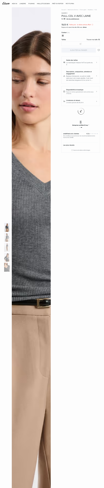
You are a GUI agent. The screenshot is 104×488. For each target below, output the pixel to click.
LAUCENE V (64, 13)
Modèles (90, 9)
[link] (14, 3)
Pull (96, 9)
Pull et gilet (83, 9)
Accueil (63, 9)
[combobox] (80, 43)
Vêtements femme (73, 9)
